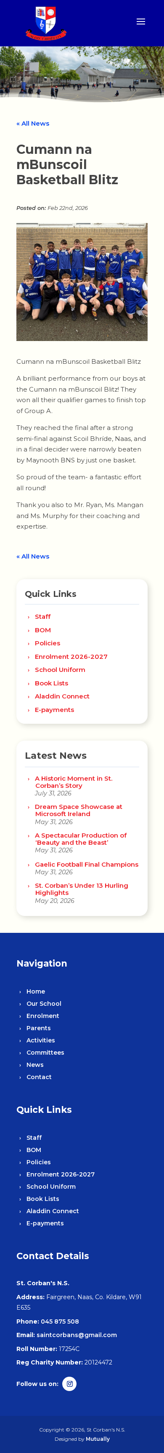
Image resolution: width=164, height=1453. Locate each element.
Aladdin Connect (62, 696)
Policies (47, 643)
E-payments (54, 710)
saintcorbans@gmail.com (77, 1335)
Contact (39, 1077)
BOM (43, 630)
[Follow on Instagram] (69, 1384)
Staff (42, 616)
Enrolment (42, 1016)
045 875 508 (60, 1321)
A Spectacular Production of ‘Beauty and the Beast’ (81, 838)
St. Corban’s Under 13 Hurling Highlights (81, 889)
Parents (38, 1028)
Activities (40, 1040)
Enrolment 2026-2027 (71, 657)
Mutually (98, 1439)
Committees (45, 1052)
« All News (32, 123)
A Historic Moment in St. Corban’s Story (73, 782)
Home (35, 991)
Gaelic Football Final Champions (86, 864)
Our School (43, 1003)
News (35, 1065)
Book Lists (51, 683)
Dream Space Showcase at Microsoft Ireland (78, 810)
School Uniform (60, 670)
